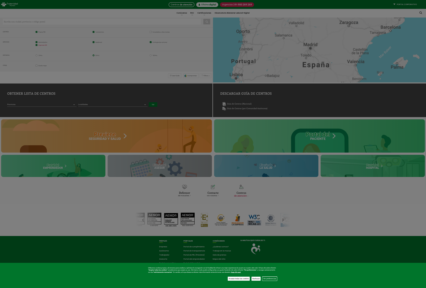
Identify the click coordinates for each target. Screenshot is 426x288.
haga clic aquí (236, 272)
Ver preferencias (269, 279)
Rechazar (256, 279)
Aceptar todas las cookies (239, 279)
